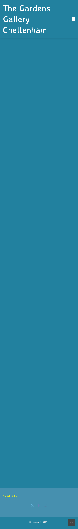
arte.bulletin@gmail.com (48, 470)
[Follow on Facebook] (39, 505)
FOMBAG (13, 352)
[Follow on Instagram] (45, 505)
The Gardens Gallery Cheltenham (26, 19)
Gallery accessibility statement (53, 449)
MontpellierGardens (23, 348)
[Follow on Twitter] (32, 505)
